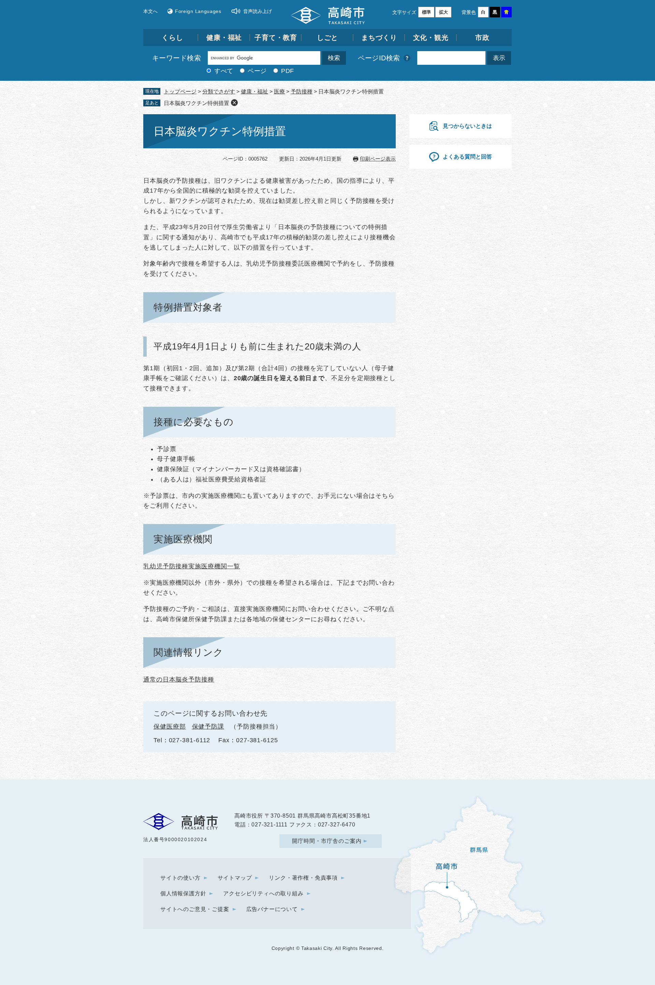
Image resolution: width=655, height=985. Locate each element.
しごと (327, 37)
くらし (172, 37)
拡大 (443, 12)
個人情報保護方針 (183, 893)
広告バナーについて (272, 909)
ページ (257, 71)
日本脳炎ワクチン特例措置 (196, 103)
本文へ (150, 11)
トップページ (180, 91)
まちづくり (379, 37)
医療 (279, 91)
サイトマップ (235, 878)
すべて (223, 71)
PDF (287, 71)
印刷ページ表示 (378, 159)
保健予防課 (208, 726)
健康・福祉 (224, 37)
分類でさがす (218, 91)
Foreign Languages (198, 11)
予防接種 (301, 91)
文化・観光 (431, 37)
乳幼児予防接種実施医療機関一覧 (191, 566)
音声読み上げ (257, 11)
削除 (234, 102)
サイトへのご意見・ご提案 (194, 909)
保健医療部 (170, 726)
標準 (426, 12)
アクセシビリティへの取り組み (263, 893)
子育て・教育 (275, 37)
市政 (482, 37)
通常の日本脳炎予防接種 (178, 679)
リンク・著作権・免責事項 (303, 878)
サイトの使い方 (180, 878)
